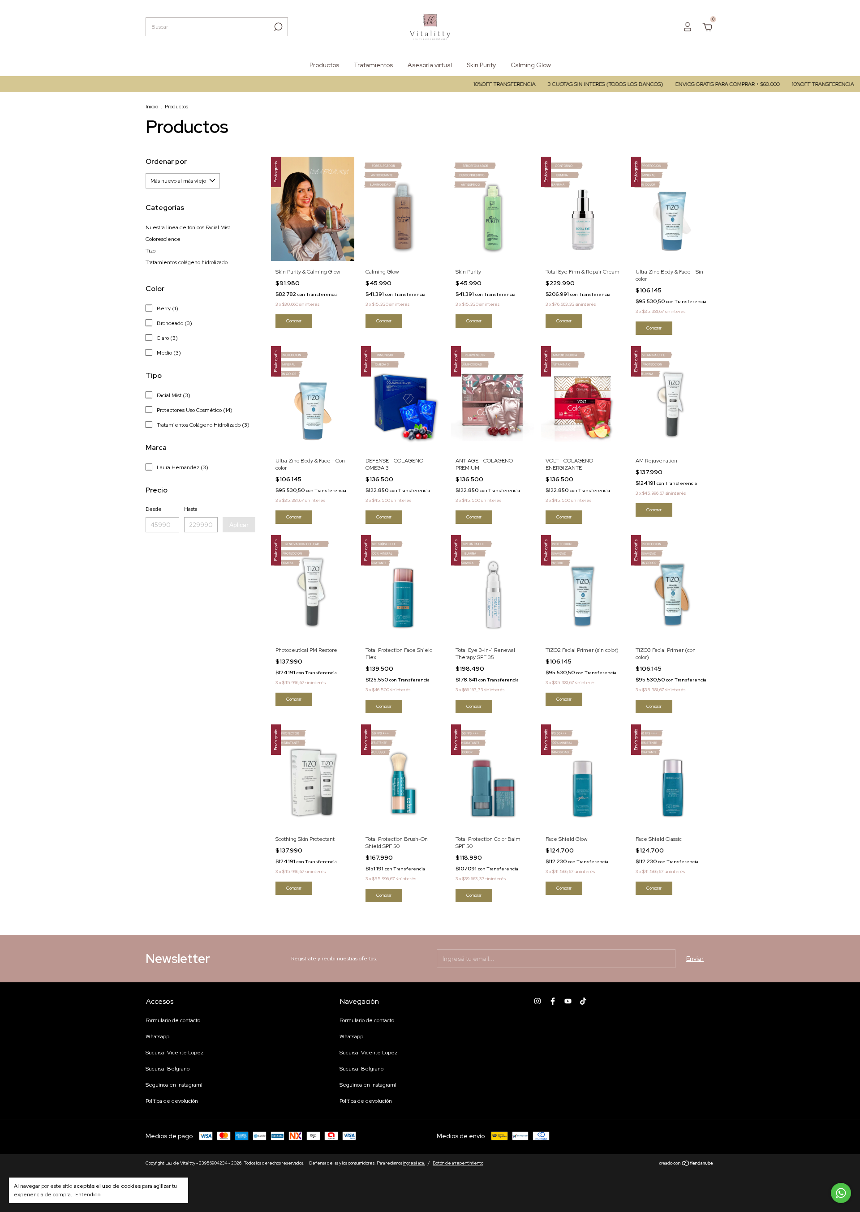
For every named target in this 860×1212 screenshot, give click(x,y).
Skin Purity (481, 65)
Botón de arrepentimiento (458, 1163)
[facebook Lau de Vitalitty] (552, 1001)
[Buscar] (277, 27)
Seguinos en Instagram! (174, 1084)
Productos (324, 65)
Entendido (87, 1194)
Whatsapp (157, 1036)
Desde (154, 509)
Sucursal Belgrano (167, 1068)
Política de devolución (172, 1101)
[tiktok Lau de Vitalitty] (583, 1001)
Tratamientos (373, 65)
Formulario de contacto (173, 1020)
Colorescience (163, 239)
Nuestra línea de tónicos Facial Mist (188, 227)
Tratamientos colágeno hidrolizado (187, 262)
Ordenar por (166, 161)
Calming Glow (531, 65)
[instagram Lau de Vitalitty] (537, 1001)
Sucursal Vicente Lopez (174, 1052)
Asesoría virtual (430, 65)
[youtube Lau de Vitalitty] (568, 1001)
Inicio (152, 106)
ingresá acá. (414, 1163)
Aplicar (239, 524)
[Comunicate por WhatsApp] (841, 1193)
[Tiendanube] (686, 1164)
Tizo (150, 250)
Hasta (191, 509)
